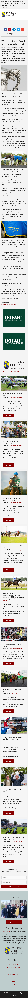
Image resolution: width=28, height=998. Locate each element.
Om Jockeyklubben (14, 964)
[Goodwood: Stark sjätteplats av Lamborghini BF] (14, 826)
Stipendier (14, 981)
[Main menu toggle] (25, 14)
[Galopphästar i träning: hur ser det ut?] (14, 678)
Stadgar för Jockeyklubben (14, 977)
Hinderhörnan (15, 793)
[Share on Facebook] (5, 29)
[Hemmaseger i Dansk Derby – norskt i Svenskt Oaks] (14, 725)
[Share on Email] (22, 29)
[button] (21, 15)
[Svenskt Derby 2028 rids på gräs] (14, 383)
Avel (11, 599)
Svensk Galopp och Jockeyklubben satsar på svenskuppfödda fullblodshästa (13, 595)
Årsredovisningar (14, 971)
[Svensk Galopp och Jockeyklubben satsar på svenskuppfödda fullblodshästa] (14, 583)
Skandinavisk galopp (18, 34)
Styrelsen (14, 984)
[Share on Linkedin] (14, 29)
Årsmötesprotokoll (14, 974)
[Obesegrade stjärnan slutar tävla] (14, 634)
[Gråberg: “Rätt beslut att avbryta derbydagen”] (14, 483)
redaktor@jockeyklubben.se (9, 304)
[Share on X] (18, 29)
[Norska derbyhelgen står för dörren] (14, 534)
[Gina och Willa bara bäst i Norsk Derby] (14, 430)
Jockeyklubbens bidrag (14, 967)
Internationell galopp (16, 648)
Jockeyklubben (6, 931)
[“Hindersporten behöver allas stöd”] (14, 776)
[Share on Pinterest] (9, 29)
